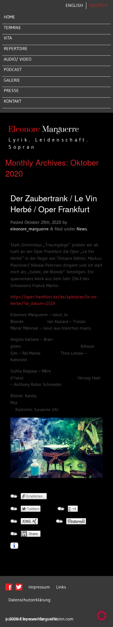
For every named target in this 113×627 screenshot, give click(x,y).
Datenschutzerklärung (29, 600)
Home (9, 17)
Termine (12, 27)
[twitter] (18, 590)
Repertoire (16, 48)
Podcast (13, 69)
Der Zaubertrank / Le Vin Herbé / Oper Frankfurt (53, 203)
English (74, 5)
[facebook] (8, 590)
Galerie (12, 80)
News (82, 229)
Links (61, 587)
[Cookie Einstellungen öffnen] (102, 619)
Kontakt (12, 101)
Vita (8, 38)
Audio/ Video (17, 59)
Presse (11, 90)
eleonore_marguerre (29, 229)
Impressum (39, 587)
